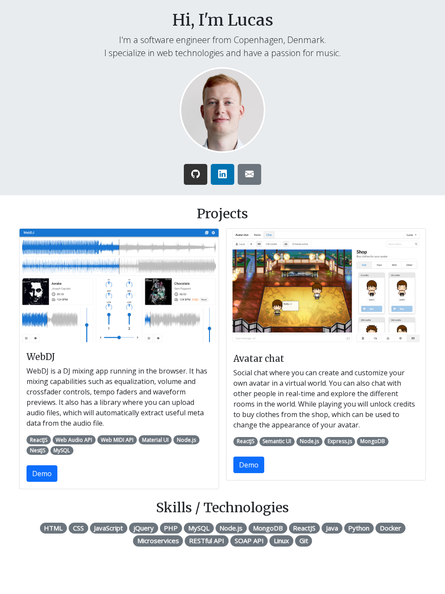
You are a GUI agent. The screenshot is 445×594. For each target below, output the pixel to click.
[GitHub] (195, 174)
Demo (42, 473)
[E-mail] (249, 174)
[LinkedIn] (222, 174)
